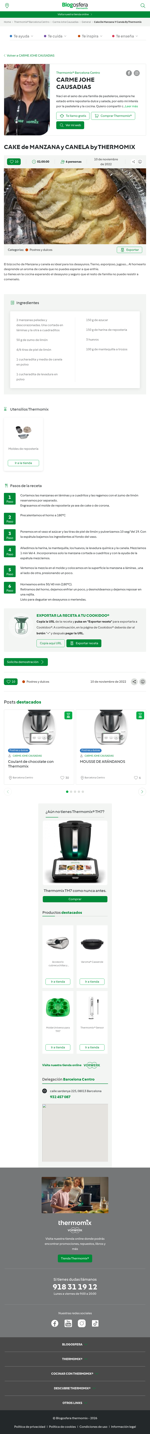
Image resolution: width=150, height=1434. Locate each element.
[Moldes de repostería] (23, 432)
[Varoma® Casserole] (92, 942)
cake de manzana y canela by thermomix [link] (118, 21)
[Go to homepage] (75, 5)
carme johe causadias (66, 21)
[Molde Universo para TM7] (58, 1007)
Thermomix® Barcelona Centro (31, 21)
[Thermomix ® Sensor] (92, 1007)
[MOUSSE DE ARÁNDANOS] (111, 730)
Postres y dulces (19, 750)
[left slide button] (8, 792)
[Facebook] (54, 1323)
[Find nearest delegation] (7, 6)
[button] (143, 6)
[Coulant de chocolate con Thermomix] (39, 730)
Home (7, 21)
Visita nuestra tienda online (73, 14)
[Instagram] (81, 1323)
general (86, 21)
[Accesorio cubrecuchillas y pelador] (58, 942)
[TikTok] (95, 1323)
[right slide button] (142, 792)
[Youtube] (68, 1323)
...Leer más (130, 106)
